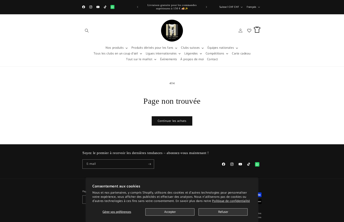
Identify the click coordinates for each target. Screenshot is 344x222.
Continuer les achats (172, 120)
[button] (86, 30)
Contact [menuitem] (212, 59)
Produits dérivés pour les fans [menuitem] (152, 47)
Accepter (170, 212)
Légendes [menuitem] (191, 53)
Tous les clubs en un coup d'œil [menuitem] (116, 53)
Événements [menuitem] (168, 59)
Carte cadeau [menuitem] (241, 53)
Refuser (223, 212)
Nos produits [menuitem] (115, 47)
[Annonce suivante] (206, 7)
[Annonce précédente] (137, 7)
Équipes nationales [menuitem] (220, 47)
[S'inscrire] (149, 164)
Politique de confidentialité (231, 201)
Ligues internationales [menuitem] (161, 53)
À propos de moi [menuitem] (192, 59)
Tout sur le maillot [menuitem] (139, 59)
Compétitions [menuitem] (215, 53)
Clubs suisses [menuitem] (190, 47)
